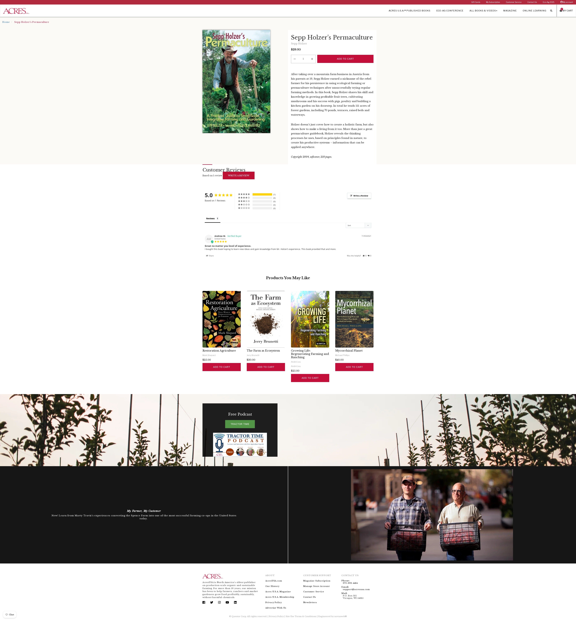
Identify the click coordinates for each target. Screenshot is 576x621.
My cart (567, 10)
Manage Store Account (316, 586)
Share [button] (211, 255)
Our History (272, 586)
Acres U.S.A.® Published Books (409, 10)
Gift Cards (475, 2)
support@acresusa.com (356, 589)
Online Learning (534, 10)
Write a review (238, 175)
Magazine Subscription (316, 581)
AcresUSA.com (273, 581)
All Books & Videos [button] (483, 10)
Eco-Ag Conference (450, 10)
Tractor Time (240, 424)
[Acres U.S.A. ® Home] (16, 10)
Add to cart (221, 367)
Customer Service (513, 2)
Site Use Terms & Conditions (301, 616)
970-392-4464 (350, 583)
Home (6, 22)
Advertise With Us (275, 608)
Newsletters (310, 602)
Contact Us (532, 2)
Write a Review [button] (360, 195)
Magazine (510, 10)
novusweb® (340, 616)
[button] (364, 255)
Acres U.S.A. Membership (279, 597)
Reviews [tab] (210, 218)
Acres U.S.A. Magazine (278, 591)
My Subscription (493, 2)
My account (568, 2)
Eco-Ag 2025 (548, 2)
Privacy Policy (273, 602)
